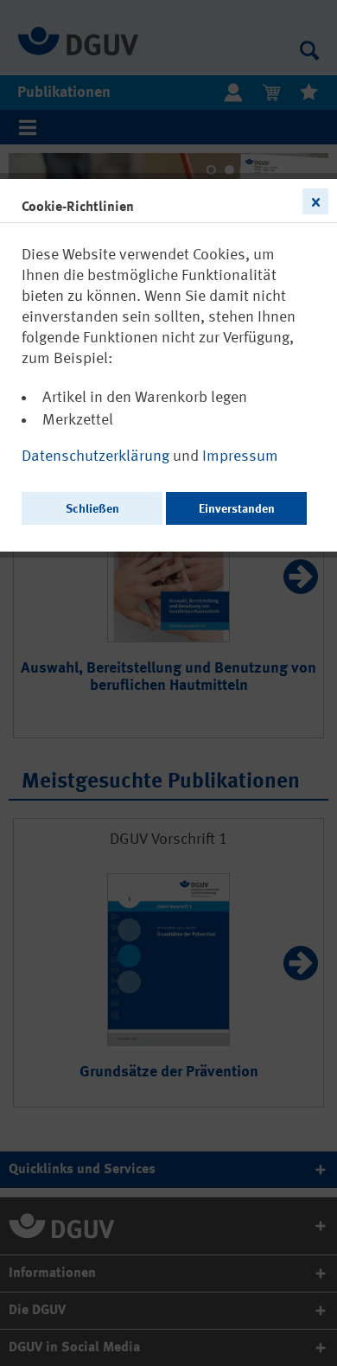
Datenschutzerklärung (97, 456)
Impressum (240, 456)
